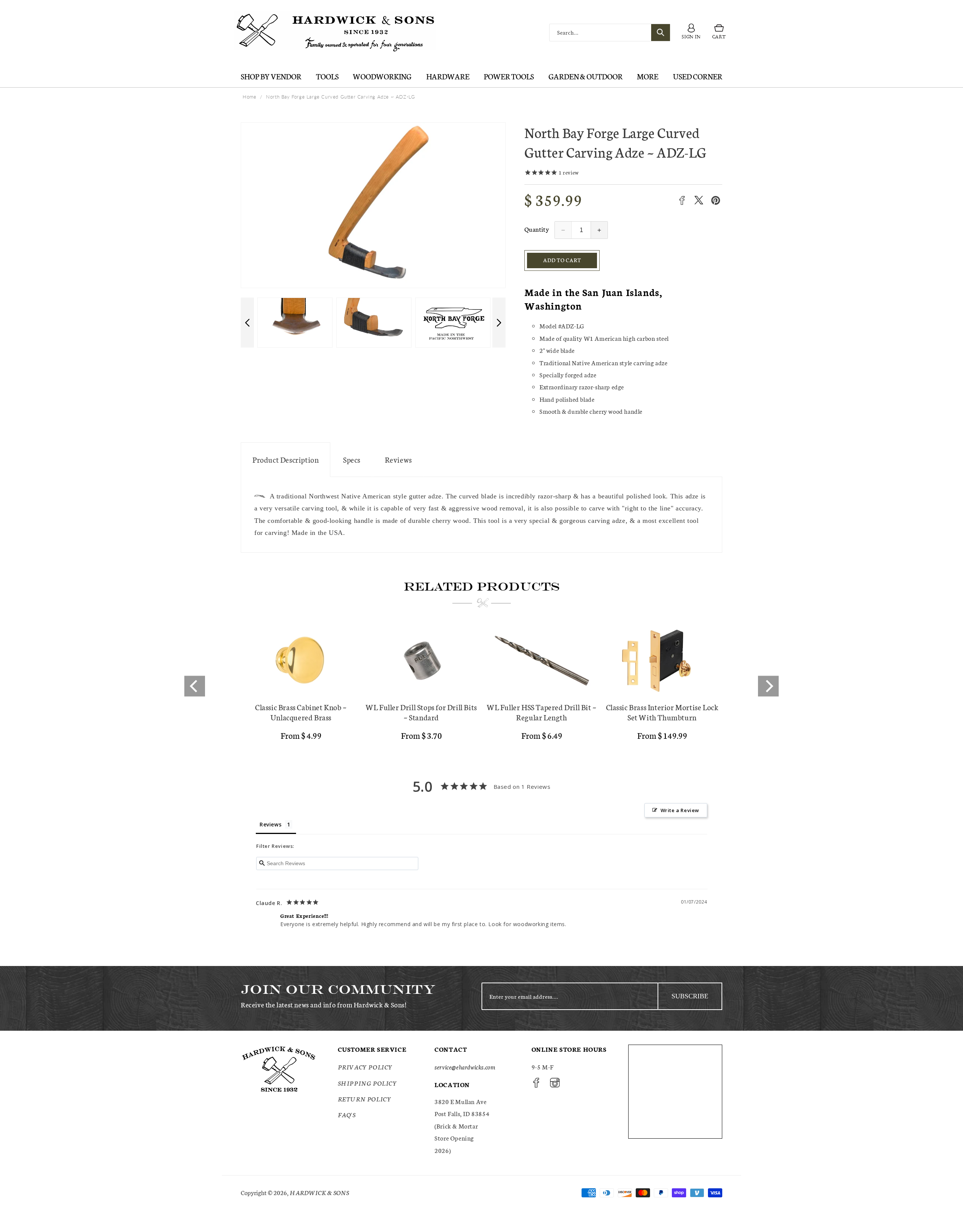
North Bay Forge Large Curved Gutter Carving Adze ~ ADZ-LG (340, 96)
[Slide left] (247, 323)
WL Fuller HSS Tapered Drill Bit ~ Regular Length (542, 712)
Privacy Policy (365, 1067)
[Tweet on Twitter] (698, 200)
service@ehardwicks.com (464, 1067)
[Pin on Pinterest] (715, 200)
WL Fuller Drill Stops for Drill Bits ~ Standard (421, 712)
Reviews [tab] (270, 824)
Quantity (536, 229)
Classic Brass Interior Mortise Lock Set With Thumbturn (662, 712)
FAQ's (347, 1114)
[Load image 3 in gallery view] (374, 323)
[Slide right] (499, 323)
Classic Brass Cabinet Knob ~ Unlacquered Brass (301, 712)
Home (249, 96)
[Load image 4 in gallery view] (453, 323)
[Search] (660, 32)
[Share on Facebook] (681, 200)
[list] (481, 686)
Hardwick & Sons (319, 1192)
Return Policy (365, 1098)
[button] (719, 33)
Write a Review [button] (680, 810)
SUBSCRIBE (689, 996)
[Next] (768, 686)
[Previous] (194, 686)
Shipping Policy (367, 1082)
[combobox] (610, 32)
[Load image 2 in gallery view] (295, 323)
